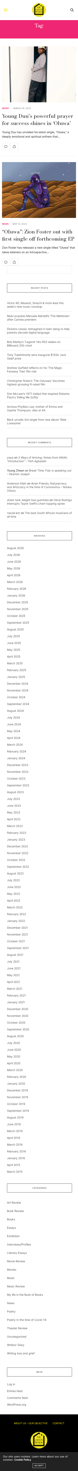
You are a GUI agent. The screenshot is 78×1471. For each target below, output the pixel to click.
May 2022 (13, 893)
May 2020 (13, 1056)
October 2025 (16, 615)
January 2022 (16, 921)
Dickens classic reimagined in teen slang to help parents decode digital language (38, 330)
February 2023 (16, 832)
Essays (11, 1227)
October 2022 (16, 860)
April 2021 (13, 982)
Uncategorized (16, 1336)
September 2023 (18, 785)
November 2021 (17, 934)
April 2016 (13, 1137)
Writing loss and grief (21, 1353)
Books (11, 1219)
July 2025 (13, 636)
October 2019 (16, 1104)
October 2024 (16, 697)
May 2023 (13, 812)
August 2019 (15, 1117)
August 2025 (15, 629)
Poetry (11, 1311)
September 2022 (18, 866)
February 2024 (16, 751)
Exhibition (13, 1236)
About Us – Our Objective (31, 1423)
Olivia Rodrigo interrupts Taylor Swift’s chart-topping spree (39, 501)
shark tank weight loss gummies (28, 500)
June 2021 (14, 968)
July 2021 (13, 961)
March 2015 (15, 1171)
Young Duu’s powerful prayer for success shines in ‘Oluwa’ (37, 119)
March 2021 (14, 988)
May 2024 (13, 731)
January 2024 (16, 758)
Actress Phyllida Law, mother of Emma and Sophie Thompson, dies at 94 (35, 408)
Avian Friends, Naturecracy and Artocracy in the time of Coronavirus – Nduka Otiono (39, 487)
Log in (11, 1384)
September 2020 (18, 1029)
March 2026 (15, 582)
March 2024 (15, 744)
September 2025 (18, 622)
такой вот (13, 513)
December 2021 (17, 927)
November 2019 (17, 1097)
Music (5, 108)
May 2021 (13, 975)
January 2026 (16, 595)
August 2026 (15, 548)
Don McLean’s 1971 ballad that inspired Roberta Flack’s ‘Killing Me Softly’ (38, 395)
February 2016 (16, 1151)
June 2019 (14, 1124)
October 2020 (16, 1022)
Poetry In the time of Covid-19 (26, 1319)
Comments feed (17, 1397)
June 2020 (14, 1049)
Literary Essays (17, 1252)
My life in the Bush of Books (25, 1294)
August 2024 (15, 710)
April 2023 (13, 819)
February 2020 (16, 1076)
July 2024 (13, 717)
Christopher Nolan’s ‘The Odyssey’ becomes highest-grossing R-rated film (36, 382)
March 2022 (15, 907)
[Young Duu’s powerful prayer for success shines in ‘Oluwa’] (39, 74)
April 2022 (13, 900)
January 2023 (16, 839)
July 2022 (13, 880)
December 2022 (17, 846)
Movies (11, 1269)
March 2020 (15, 1070)
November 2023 (17, 771)
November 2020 (17, 1015)
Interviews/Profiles (19, 1244)
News (5, 224)
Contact (58, 1423)
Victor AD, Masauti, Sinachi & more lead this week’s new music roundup (35, 304)
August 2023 (15, 792)
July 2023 (13, 798)
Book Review (15, 1211)
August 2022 (15, 873)
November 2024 (17, 690)
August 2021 (15, 954)
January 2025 (16, 676)
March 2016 (15, 1144)
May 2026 (13, 568)
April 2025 (13, 656)
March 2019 (15, 1131)
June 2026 (14, 561)
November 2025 (17, 609)
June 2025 (14, 643)
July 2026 (13, 554)
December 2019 (17, 1090)
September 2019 (18, 1110)
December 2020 (17, 1009)
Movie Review (16, 1261)
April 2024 (13, 737)
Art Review (14, 1202)
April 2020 (13, 1063)
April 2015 (13, 1165)
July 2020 (13, 1043)
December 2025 (17, 602)
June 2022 (14, 887)
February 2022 (16, 914)
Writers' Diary (15, 1345)
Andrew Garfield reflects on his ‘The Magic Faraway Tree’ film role (34, 369)
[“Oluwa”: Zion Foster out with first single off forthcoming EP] (39, 190)
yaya (10, 457)
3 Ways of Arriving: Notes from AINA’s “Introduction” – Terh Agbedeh (37, 459)
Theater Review (17, 1328)
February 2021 (16, 995)
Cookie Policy (22, 1459)
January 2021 (16, 1002)
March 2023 (15, 826)
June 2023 (14, 805)
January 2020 (16, 1083)
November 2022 (17, 853)
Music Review (16, 1286)
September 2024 (18, 704)
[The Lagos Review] (39, 10)
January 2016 (16, 1158)
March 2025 (15, 663)
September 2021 (18, 948)
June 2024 (14, 724)
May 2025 (13, 649)
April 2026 (13, 575)
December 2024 (17, 683)
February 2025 (16, 670)
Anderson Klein (16, 483)
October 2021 (16, 941)
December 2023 (17, 765)
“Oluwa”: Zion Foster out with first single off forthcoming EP (38, 235)
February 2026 (16, 588)
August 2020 (15, 1036)
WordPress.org (16, 1404)
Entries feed (15, 1391)
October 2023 (16, 778)
